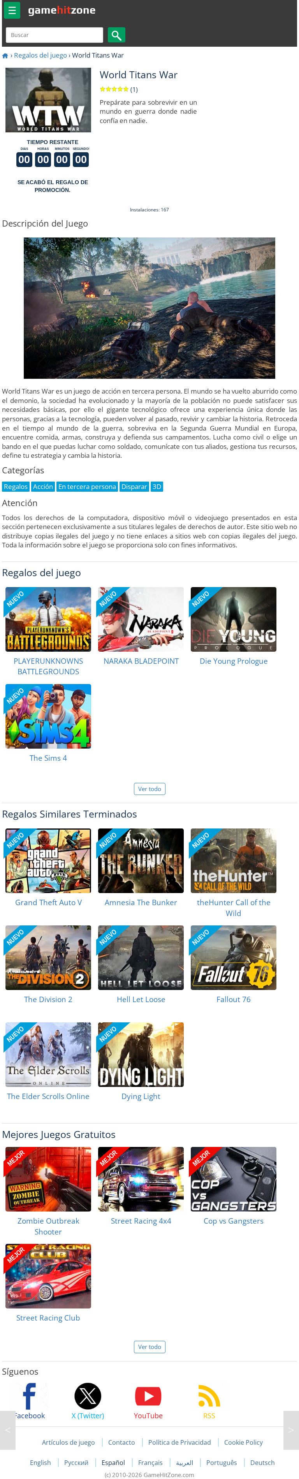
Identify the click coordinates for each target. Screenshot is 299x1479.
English (41, 1462)
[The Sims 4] (48, 716)
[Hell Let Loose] (141, 957)
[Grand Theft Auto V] (48, 860)
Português (222, 1462)
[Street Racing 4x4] (141, 1179)
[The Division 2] (48, 957)
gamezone (62, 10)
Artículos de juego (68, 1442)
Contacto (121, 1442)
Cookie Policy (243, 1442)
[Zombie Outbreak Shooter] (48, 1179)
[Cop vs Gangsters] (233, 1179)
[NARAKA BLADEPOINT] (141, 619)
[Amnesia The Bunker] (141, 860)
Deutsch (262, 1462)
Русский (77, 1462)
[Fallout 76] (233, 957)
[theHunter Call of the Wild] (233, 860)
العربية (185, 1462)
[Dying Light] (141, 1054)
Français (151, 1462)
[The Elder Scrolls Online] (48, 1054)
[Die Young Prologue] (233, 619)
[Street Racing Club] (48, 1276)
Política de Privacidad (179, 1442)
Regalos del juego (40, 55)
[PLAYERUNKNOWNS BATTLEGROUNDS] (48, 619)
